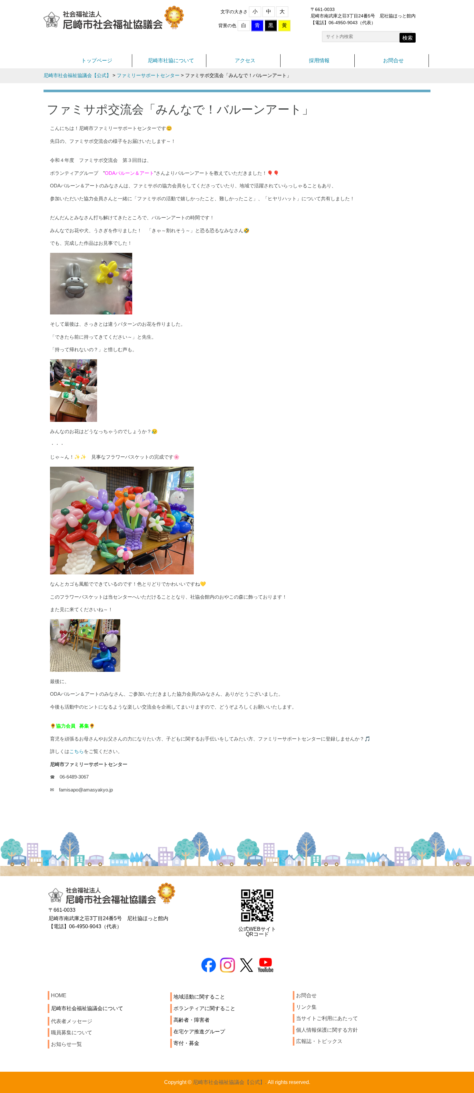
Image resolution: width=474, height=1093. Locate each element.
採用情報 (319, 60)
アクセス (245, 60)
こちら (76, 751)
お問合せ (393, 60)
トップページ (96, 60)
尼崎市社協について (171, 60)
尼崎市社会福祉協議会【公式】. (229, 1082)
